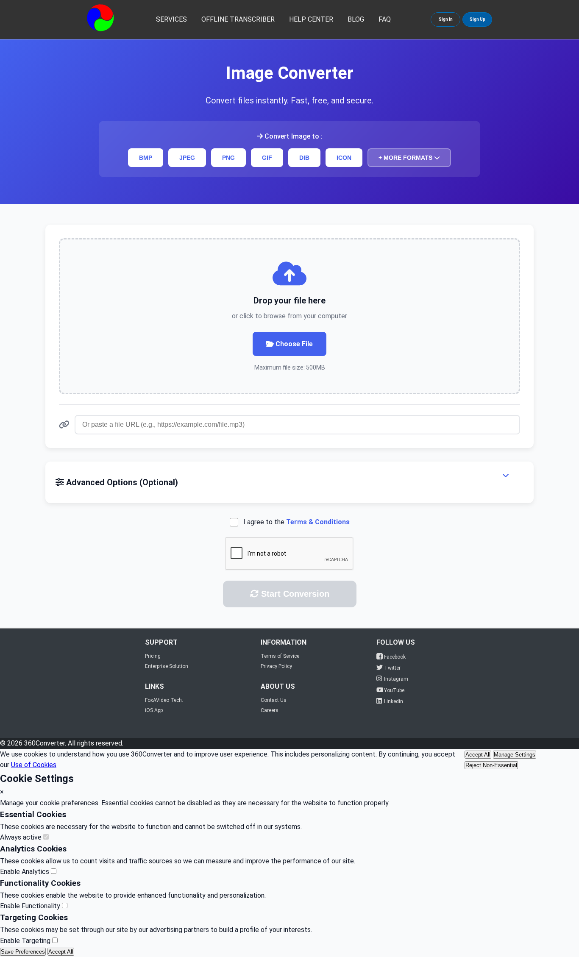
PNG (228, 157)
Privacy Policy (276, 666)
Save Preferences (23, 952)
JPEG (187, 157)
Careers (269, 710)
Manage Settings (514, 754)
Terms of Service (280, 656)
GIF (267, 157)
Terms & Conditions (318, 522)
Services (171, 19)
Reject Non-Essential (491, 765)
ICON (344, 157)
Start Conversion (294, 593)
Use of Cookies (33, 765)
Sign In (446, 19)
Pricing (153, 656)
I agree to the (296, 522)
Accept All (477, 754)
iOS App (154, 710)
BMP (145, 157)
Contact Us (274, 700)
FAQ (385, 19)
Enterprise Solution (166, 666)
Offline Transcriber (238, 19)
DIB (304, 157)
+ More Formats (406, 157)
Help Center (311, 19)
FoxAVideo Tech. (164, 700)
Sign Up (477, 19)
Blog (356, 19)
